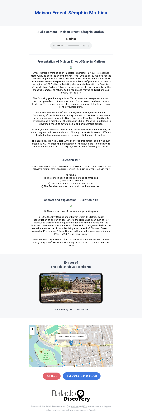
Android (74, 406)
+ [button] (32, 329)
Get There (51, 376)
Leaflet (110, 366)
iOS (85, 406)
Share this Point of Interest (83, 376)
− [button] (32, 333)
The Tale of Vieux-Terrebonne (71, 267)
